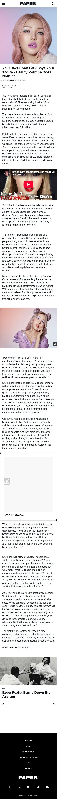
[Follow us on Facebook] (9, 787)
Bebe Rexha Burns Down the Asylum (26, 695)
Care (28, 763)
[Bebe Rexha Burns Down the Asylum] (28, 671)
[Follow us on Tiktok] (38, 787)
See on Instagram (14, 515)
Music (4, 688)
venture (30, 276)
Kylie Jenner (13, 160)
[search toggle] (53, 3)
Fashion (10, 80)
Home (2, 80)
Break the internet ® (28, 757)
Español (28, 768)
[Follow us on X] (19, 787)
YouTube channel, (11, 147)
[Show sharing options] (55, 344)
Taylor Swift (32, 157)
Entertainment (28, 752)
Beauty (29, 746)
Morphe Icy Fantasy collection (22, 631)
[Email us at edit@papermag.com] (47, 787)
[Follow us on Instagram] (28, 787)
